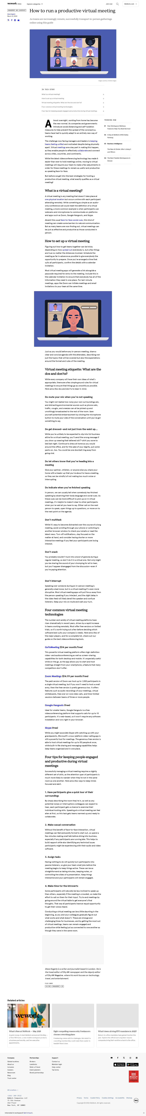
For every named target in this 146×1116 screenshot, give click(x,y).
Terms (86, 1098)
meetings (61, 147)
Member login (57, 1064)
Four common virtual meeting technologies (57, 107)
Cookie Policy (95, 1098)
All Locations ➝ (12, 1090)
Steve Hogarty (11, 14)
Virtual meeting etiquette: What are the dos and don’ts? (62, 103)
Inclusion (10, 1067)
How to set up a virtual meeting (53, 98)
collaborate (82, 150)
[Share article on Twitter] (8, 20)
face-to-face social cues (72, 220)
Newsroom (11, 1073)
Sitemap (129, 1098)
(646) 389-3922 (14, 1096)
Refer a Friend (35, 1067)
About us (10, 1064)
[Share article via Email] (18, 20)
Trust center (11, 1078)
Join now (109, 4)
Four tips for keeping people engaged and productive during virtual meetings (69, 111)
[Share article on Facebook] (12, 20)
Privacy (79, 1098)
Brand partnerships (37, 1073)
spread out (67, 250)
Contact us (56, 1061)
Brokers (32, 1061)
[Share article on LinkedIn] (15, 20)
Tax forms (55, 1070)
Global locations (13, 1061)
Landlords (33, 1064)
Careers (10, 1070)
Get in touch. (28, 1113)
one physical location (54, 199)
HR (62, 986)
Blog (9, 1075)
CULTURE (48, 986)
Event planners (35, 1070)
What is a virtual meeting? (51, 94)
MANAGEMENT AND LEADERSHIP (17, 10)
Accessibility (120, 1098)
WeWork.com (129, 4)
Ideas (19, 4)
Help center (56, 1067)
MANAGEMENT (56, 986)
